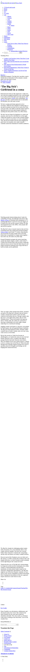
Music (9, 27)
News (5, 10)
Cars (8, 19)
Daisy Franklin (6, 82)
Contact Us (7, 638)
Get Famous (7, 637)
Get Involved (7, 643)
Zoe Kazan (8, 589)
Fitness (12, 25)
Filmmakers (7, 37)
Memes (9, 16)
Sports (9, 30)
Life (5, 15)
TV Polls (6, 13)
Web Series (7, 39)
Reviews (3, 75)
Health (9, 24)
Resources (10, 49)
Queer (9, 28)
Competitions (10, 48)
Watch (5, 36)
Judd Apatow (13, 588)
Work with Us (7, 640)
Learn (5, 42)
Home (5, 9)
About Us (6, 634)
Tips (5, 646)
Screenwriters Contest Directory (19, 51)
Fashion (9, 21)
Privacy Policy (8, 635)
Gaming (9, 22)
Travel (9, 33)
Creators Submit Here (9, 651)
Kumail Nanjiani (21, 588)
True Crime (10, 34)
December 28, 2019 (6, 81)
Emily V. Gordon (5, 588)
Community (7, 649)
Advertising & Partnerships (11, 647)
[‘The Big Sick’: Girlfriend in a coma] (12, 604)
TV (5, 12)
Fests (5, 40)
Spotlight (9, 46)
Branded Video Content (10, 641)
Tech (8, 31)
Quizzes (9, 18)
